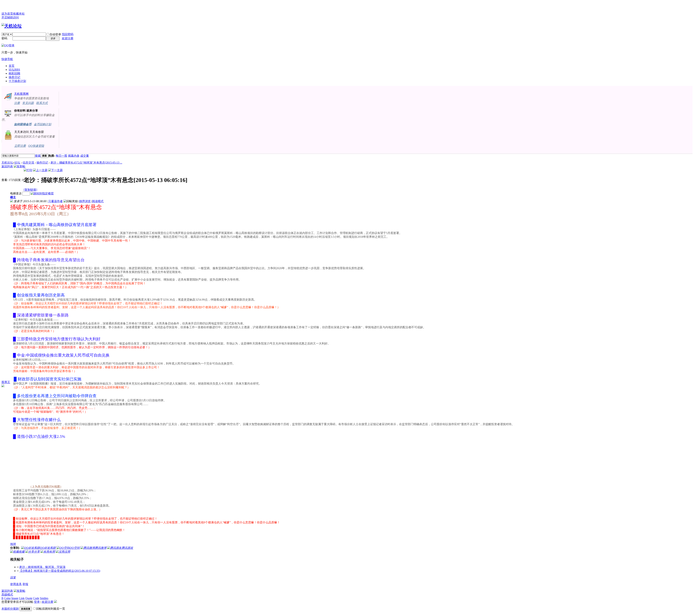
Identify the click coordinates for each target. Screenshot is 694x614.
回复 (13, 577)
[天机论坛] (11, 26)
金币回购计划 (42, 124)
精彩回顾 (14, 73)
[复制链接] (30, 189)
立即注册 (20, 145)
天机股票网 (21, 93)
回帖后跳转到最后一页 (50, 608)
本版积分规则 (10, 608)
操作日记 (42, 162)
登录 (37, 601)
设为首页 (7, 13)
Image (14, 598)
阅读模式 (98, 201)
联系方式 (42, 103)
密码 (4, 38)
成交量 (84, 155)
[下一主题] (55, 170)
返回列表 (7, 166)
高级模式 (7, 594)
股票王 (5, 382)
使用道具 (16, 584)
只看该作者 (55, 201)
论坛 (14, 69)
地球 (13, 544)
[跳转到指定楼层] (42, 193)
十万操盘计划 (17, 81)
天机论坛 (7, 162)
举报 (25, 584)
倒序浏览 (85, 201)
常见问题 (28, 103)
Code (36, 598)
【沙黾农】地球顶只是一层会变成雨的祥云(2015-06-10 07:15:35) (59, 570)
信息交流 (28, 162)
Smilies (44, 598)
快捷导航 (7, 59)
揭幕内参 (74, 155)
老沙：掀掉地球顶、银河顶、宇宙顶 (42, 567)
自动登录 (55, 34)
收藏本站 (19, 13)
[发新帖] (19, 166)
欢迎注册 (67, 38)
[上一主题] (40, 170)
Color (7, 598)
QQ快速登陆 (36, 145)
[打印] (28, 170)
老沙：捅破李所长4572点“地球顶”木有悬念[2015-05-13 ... (86, 162)
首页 (11, 65)
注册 (17, 103)
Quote (28, 598)
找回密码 (67, 34)
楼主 (13, 197)
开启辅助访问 (10, 17)
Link (22, 598)
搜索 (38, 155)
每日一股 (61, 155)
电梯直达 (16, 193)
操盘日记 (14, 77)
